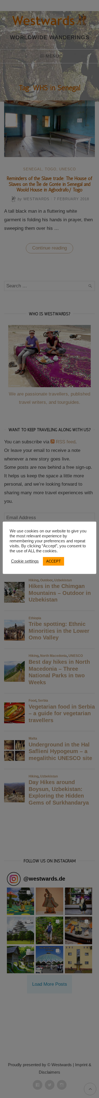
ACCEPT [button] (53, 561)
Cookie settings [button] (25, 561)
